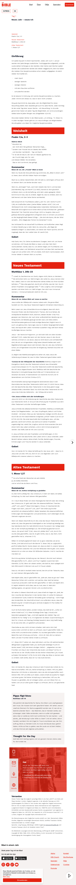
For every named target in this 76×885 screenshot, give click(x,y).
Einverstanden (22, 880)
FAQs (47, 5)
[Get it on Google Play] (21, 858)
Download (69, 5)
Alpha (53, 853)
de (15, 11)
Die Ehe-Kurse (68, 857)
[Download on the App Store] (7, 858)
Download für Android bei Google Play (37, 777)
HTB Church (55, 857)
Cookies (66, 865)
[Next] (72, 442)
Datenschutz (55, 865)
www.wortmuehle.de (51, 825)
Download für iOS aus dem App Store (37, 775)
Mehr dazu (6, 876)
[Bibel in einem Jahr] (6, 4)
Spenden (57, 5)
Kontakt (66, 853)
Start (31, 5)
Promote (54, 868)
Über (39, 5)
